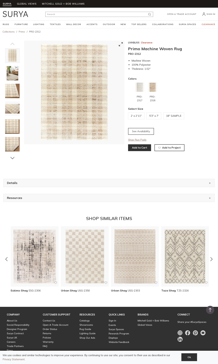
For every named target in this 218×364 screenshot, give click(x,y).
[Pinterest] (195, 332)
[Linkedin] (180, 339)
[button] (6, 24)
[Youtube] (203, 332)
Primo (22, 31)
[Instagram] (180, 332)
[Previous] (6, 259)
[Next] (211, 259)
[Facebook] (187, 332)
